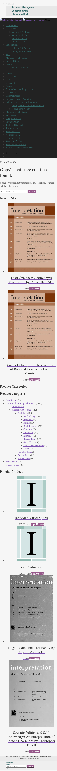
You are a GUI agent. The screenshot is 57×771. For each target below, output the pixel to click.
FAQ (8, 54)
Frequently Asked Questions (19, 99)
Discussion (28, 432)
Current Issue (12, 25)
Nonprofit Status (13, 118)
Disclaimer (11, 92)
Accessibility (12, 76)
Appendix (28, 419)
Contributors (11, 400)
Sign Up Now (37, 524)
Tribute (26, 448)
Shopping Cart (20, 14)
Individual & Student (21, 48)
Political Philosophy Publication (20, 403)
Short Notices (29, 442)
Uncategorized (12, 464)
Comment (27, 429)
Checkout (10, 82)
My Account (12, 115)
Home (9, 72)
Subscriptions (12, 44)
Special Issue (24, 458)
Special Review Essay (33, 445)
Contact (9, 64)
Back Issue (23, 412)
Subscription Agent (21, 108)
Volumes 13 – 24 (19, 38)
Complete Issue (25, 451)
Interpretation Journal (21, 409)
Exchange (27, 435)
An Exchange (29, 416)
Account (10, 4)
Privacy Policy (12, 121)
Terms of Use (12, 128)
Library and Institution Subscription (28, 105)
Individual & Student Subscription (21, 102)
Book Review (29, 425)
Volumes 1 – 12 (19, 41)
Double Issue (24, 455)
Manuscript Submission (16, 57)
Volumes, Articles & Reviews (19, 147)
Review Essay (30, 438)
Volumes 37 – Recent (22, 31)
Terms (49, 757)
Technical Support (20, 67)
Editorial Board (13, 60)
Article (26, 422)
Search (32, 191)
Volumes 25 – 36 (19, 35)
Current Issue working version (19, 89)
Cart (8, 79)
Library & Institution (21, 51)
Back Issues (11, 28)
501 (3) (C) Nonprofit (12, 757)
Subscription (11, 461)
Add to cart (34, 288)
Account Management (24, 7)
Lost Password (20, 11)
